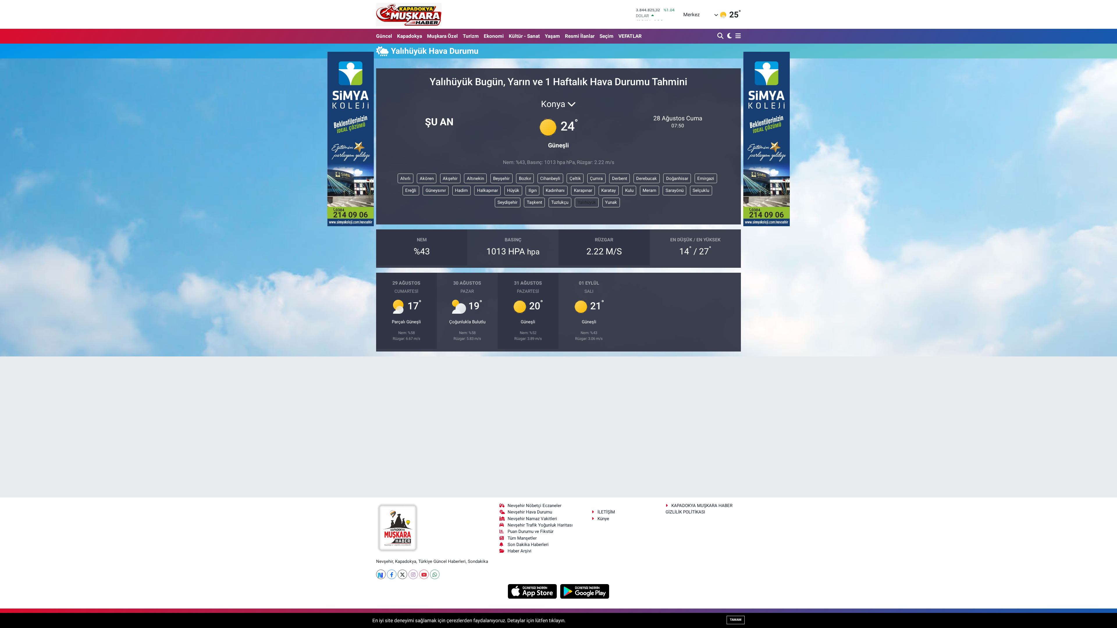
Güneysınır (436, 190)
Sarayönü (675, 190)
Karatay (608, 190)
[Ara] (721, 36)
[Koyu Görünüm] (729, 36)
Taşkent (534, 202)
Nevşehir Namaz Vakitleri (532, 518)
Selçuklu (701, 190)
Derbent (619, 178)
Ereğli (410, 190)
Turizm (471, 36)
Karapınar (583, 190)
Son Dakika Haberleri (528, 544)
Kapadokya (409, 36)
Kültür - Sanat (524, 36)
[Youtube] (424, 574)
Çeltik (575, 178)
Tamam (735, 620)
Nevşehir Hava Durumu (530, 512)
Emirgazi (705, 178)
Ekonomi (494, 36)
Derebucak (646, 178)
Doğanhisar (677, 178)
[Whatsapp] (435, 574)
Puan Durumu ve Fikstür (531, 531)
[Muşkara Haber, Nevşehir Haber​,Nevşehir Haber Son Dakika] (409, 14)
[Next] (381, 574)
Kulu (629, 190)
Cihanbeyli (550, 178)
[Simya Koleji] (350, 138)
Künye (603, 518)
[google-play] (585, 591)
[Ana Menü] (737, 36)
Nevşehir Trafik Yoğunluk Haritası (540, 525)
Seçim (606, 36)
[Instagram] (413, 574)
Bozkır (525, 178)
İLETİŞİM (606, 512)
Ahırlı (405, 178)
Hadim (461, 190)
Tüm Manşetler (522, 538)
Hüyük (513, 190)
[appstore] (533, 591)
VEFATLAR (630, 36)
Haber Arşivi (519, 551)
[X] (402, 574)
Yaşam (552, 36)
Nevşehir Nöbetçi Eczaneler (534, 505)
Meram (649, 190)
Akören (427, 178)
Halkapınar (487, 190)
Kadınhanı (555, 190)
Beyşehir (501, 178)
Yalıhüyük (587, 202)
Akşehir (450, 178)
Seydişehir (507, 202)
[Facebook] (391, 574)
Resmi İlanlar (580, 36)
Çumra (596, 178)
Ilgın (533, 190)
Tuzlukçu (559, 202)
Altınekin (475, 178)
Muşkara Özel (442, 36)
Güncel (384, 36)
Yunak (611, 202)
